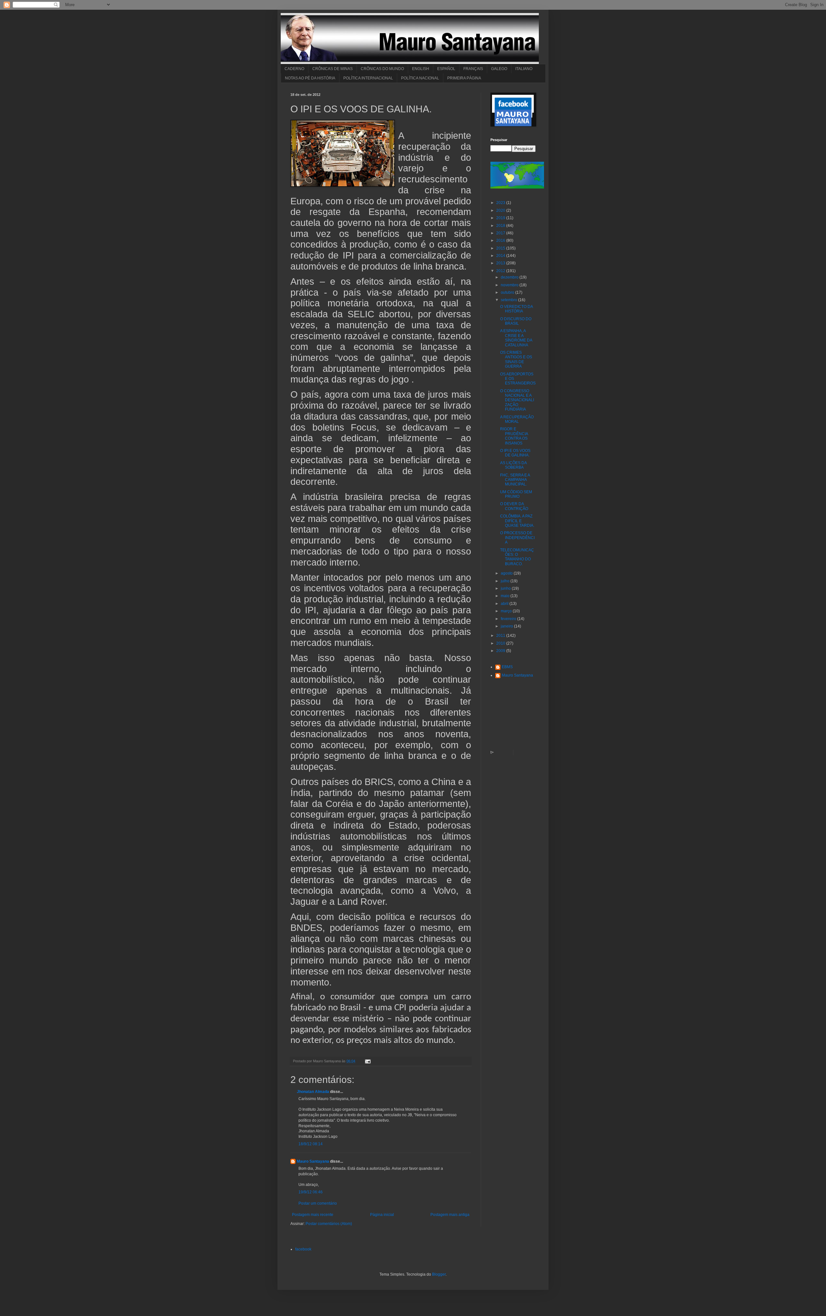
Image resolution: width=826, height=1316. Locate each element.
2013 (501, 263)
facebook (303, 1249)
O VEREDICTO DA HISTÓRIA (516, 308)
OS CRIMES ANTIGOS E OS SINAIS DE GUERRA (516, 359)
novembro (510, 285)
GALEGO (499, 68)
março (507, 611)
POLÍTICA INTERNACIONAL (368, 78)
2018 (501, 225)
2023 (501, 202)
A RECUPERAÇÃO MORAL (517, 419)
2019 (501, 218)
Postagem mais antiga (449, 1214)
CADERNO (294, 68)
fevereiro (509, 619)
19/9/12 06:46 (310, 1192)
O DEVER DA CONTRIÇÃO (514, 506)
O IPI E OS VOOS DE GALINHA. (515, 452)
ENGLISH (420, 68)
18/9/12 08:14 (310, 1144)
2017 (501, 233)
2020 (501, 210)
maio (505, 596)
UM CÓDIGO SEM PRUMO (516, 494)
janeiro (507, 626)
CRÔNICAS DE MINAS (332, 68)
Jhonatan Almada (313, 1091)
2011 (501, 635)
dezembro (510, 277)
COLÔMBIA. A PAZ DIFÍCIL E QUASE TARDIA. (517, 521)
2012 (501, 271)
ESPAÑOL (446, 68)
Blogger (439, 1274)
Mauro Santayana (313, 1161)
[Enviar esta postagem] (367, 1061)
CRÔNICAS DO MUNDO (382, 68)
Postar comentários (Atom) (329, 1223)
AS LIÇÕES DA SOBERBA (513, 465)
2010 (501, 643)
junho (506, 588)
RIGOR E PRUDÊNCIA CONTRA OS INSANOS (514, 436)
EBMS (507, 667)
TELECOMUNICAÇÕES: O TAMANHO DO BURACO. (517, 557)
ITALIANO (523, 68)
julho (505, 581)
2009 (501, 650)
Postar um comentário (317, 1203)
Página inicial (382, 1214)
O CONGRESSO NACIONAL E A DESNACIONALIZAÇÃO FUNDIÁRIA (517, 400)
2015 (501, 248)
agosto (507, 573)
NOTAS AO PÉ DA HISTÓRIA (310, 78)
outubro (508, 292)
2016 (501, 240)
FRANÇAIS (473, 68)
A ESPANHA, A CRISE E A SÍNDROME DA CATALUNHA (516, 338)
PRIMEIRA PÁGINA (464, 78)
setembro (509, 300)
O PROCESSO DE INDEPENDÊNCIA (517, 538)
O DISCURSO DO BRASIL (515, 321)
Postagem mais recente (312, 1214)
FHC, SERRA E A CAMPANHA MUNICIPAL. (515, 480)
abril (505, 603)
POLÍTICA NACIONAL (420, 78)
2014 (501, 255)
